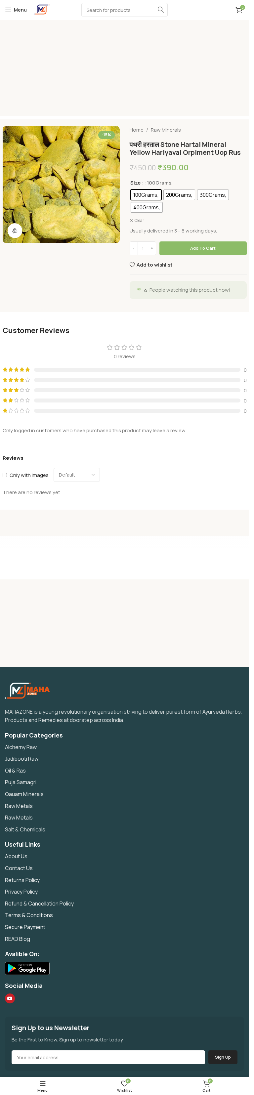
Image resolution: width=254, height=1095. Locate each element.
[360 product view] (15, 230)
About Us (16, 856)
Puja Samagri (20, 782)
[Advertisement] (127, 69)
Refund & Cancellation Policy (39, 903)
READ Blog (17, 939)
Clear (139, 220)
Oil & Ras (15, 770)
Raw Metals (19, 806)
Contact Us (19, 868)
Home (137, 129)
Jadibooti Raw (21, 758)
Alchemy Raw (21, 747)
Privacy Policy (21, 891)
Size (135, 182)
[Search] (161, 10)
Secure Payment (25, 927)
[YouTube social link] (10, 998)
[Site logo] (41, 9)
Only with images (29, 475)
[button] (9, 184)
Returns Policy (22, 880)
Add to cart (203, 248)
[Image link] (30, 690)
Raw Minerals (166, 129)
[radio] (146, 195)
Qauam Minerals (24, 794)
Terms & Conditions (29, 915)
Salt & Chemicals (25, 829)
